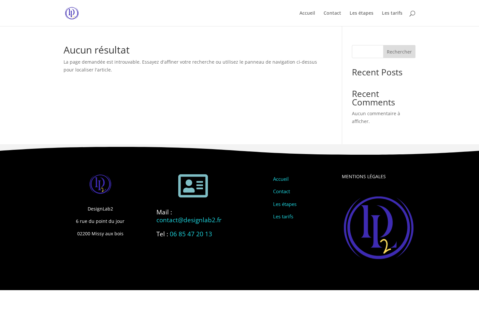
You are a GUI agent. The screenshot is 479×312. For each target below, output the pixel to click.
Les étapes (361, 13)
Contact (332, 13)
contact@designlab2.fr (189, 220)
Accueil (307, 13)
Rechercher (399, 52)
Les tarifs (392, 13)
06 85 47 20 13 (191, 234)
